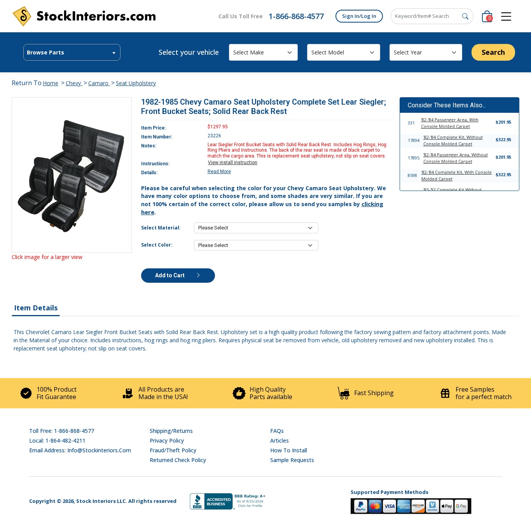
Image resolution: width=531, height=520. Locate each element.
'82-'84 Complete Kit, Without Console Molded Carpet (453, 140)
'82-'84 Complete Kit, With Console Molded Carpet (456, 175)
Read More (219, 171)
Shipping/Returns (171, 430)
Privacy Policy (167, 440)
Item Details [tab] (36, 307)
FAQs (277, 430)
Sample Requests (292, 460)
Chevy (74, 83)
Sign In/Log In (359, 15)
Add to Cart (170, 275)
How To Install (288, 450)
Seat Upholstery (136, 83)
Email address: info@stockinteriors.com (80, 450)
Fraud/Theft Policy (173, 450)
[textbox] (72, 52)
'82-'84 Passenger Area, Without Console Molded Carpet (455, 158)
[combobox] (72, 52)
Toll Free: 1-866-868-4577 (61, 430)
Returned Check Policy (178, 460)
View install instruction (232, 162)
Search (493, 52)
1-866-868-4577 (296, 16)
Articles (279, 440)
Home (50, 83)
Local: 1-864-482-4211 (57, 440)
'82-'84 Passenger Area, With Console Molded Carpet (450, 123)
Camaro (99, 83)
